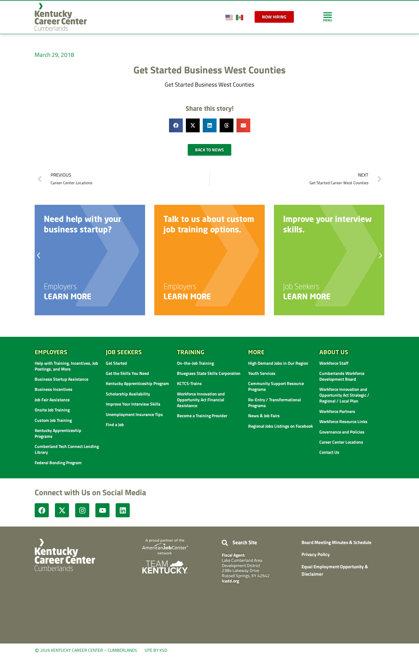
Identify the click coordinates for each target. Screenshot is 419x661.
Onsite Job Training (52, 409)
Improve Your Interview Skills (133, 404)
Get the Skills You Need (127, 373)
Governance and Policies (341, 432)
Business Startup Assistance (61, 379)
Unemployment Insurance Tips (134, 414)
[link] (328, 16)
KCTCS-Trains (189, 383)
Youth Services (261, 373)
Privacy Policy (316, 554)
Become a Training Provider (202, 415)
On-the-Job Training (195, 363)
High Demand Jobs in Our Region (278, 363)
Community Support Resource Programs (276, 386)
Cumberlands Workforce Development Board (341, 376)
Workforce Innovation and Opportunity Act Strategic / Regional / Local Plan (344, 395)
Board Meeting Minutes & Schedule (336, 542)
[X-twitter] (62, 510)
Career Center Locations (341, 442)
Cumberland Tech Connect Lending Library (67, 449)
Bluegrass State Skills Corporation (208, 373)
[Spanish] (240, 16)
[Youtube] (102, 510)
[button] (176, 125)
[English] (229, 16)
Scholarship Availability (128, 394)
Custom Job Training (53, 420)
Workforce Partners (337, 411)
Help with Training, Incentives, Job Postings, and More (66, 366)
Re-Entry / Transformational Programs (274, 402)
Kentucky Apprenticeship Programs (58, 433)
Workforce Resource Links (343, 421)
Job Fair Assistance (52, 399)
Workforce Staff (333, 363)
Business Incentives (53, 389)
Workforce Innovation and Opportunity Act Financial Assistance (201, 400)
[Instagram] (82, 510)
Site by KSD (155, 650)
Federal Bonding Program (58, 462)
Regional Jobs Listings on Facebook (280, 426)
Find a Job (115, 424)
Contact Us (329, 452)
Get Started (116, 363)
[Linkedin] (123, 510)
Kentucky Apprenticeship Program (137, 383)
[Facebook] (42, 510)
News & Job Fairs (264, 415)
